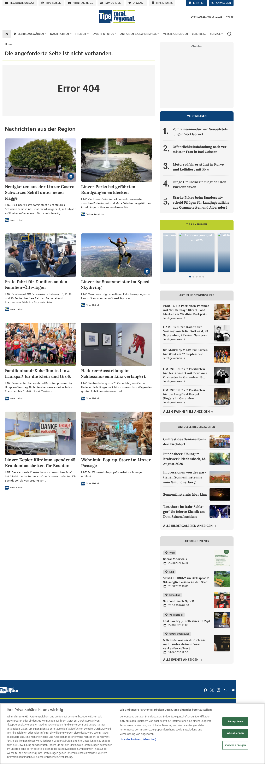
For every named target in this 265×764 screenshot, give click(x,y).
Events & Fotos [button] (103, 34)
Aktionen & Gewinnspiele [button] (138, 34)
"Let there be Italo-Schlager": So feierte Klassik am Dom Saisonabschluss (184, 512)
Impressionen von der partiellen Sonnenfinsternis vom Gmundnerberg (184, 477)
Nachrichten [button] (59, 34)
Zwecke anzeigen (235, 745)
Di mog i (139, 3)
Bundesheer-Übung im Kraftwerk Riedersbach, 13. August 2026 (184, 459)
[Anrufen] (226, 690)
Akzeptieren (235, 721)
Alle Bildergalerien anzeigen (188, 526)
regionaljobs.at (22, 3)
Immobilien (113, 3)
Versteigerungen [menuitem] (175, 34)
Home (8, 44)
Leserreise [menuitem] (199, 34)
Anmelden (223, 3)
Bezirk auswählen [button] (31, 34)
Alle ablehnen (235, 733)
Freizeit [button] (80, 34)
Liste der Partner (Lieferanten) (138, 739)
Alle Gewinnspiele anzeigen (187, 412)
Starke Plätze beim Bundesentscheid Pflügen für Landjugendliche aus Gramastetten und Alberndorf (201, 202)
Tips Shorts (164, 3)
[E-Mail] (233, 690)
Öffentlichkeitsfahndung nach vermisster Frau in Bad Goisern (200, 149)
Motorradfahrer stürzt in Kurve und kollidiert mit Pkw (198, 166)
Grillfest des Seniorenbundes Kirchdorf (184, 441)
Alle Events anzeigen (181, 660)
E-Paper (199, 3)
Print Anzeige (82, 3)
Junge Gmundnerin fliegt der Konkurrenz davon (200, 184)
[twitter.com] (212, 690)
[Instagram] (218, 690)
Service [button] (215, 34)
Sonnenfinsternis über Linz (185, 494)
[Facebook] (205, 690)
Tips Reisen (53, 3)
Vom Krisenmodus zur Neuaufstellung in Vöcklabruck (200, 131)
